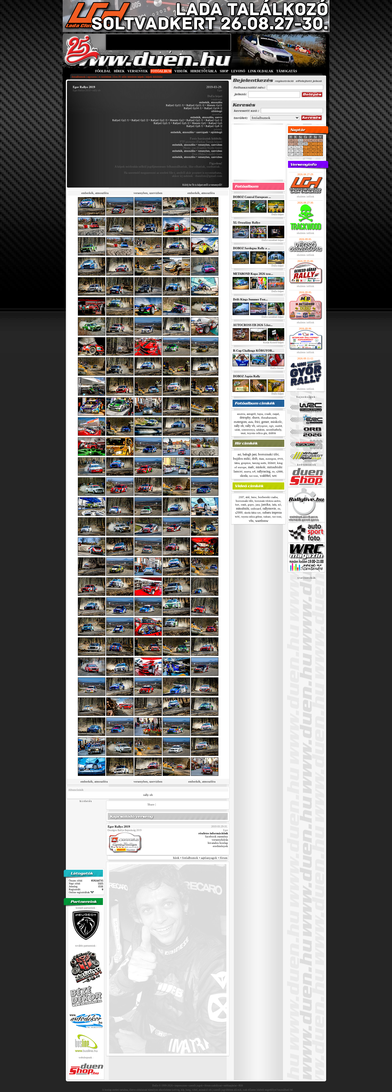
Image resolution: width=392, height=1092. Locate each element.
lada (274, 504)
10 (290, 140)
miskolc (276, 422)
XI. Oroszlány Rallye (246, 222)
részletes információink (213, 833)
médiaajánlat (230, 1085)
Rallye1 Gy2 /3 (159, 120)
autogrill (251, 413)
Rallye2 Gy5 (215, 123)
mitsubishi (242, 508)
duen (255, 417)
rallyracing (263, 471)
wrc (274, 476)
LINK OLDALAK (260, 71)
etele (250, 421)
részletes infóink (305, 196)
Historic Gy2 (177, 120)
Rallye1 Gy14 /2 (213, 108)
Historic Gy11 (214, 105)
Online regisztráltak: (79, 892)
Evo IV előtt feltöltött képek (128, 76)
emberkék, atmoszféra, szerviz (206, 117)
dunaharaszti (269, 417)
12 (315, 154)
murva (247, 471)
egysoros (92, 76)
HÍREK (119, 71)
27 (305, 147)
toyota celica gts (257, 433)
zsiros (272, 433)
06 (320, 150)
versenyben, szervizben (210, 144)
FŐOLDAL (103, 71)
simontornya (248, 429)
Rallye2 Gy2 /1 (194, 120)
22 (315, 143)
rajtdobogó (216, 132)
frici (257, 422)
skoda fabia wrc (252, 512)
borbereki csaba (268, 497)
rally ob (148, 794)
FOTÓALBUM (161, 71)
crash (268, 413)
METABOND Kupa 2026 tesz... (253, 273)
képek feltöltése (154, 76)
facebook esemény (216, 836)
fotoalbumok (78, 76)
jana (257, 504)
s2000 (279, 471)
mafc (251, 467)
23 (320, 143)
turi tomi (253, 476)
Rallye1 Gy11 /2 (195, 105)
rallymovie (269, 508)
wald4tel (265, 476)
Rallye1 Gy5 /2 (181, 123)
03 (305, 150)
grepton (246, 462)
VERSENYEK (137, 71)
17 (290, 143)
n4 (253, 471)
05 (315, 150)
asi (239, 454)
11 (295, 140)
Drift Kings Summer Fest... (250, 299)
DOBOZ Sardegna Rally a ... (251, 248)
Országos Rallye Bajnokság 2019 (124, 830)
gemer (265, 422)
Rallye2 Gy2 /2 (214, 120)
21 (310, 143)
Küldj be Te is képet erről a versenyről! (202, 185)
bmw (254, 497)
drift (254, 458)
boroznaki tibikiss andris (268, 501)
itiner (271, 463)
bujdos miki (241, 458)
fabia (236, 463)
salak (237, 429)
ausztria (241, 414)
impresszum (181, 1085)
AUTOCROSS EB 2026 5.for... (253, 325)
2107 (241, 497)
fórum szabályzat (213, 1085)
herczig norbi (259, 463)
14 (310, 140)
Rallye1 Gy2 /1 (120, 120)
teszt (243, 433)
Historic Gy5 (199, 123)
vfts (251, 521)
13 (305, 140)
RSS (241, 1085)
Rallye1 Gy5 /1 (162, 123)
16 (320, 140)
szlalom (260, 429)
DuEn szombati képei (272, 240)
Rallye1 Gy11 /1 (175, 105)
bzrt (237, 504)
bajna (260, 414)
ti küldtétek (105, 76)
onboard (256, 508)
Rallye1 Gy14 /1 (193, 108)
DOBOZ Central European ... (252, 196)
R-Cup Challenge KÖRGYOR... (253, 350)
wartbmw (261, 521)
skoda (243, 476)
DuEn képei (277, 214)
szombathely (273, 429)
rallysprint (262, 426)
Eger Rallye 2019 (82, 90)
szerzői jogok (196, 1085)
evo (280, 458)
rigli (271, 426)
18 (295, 143)
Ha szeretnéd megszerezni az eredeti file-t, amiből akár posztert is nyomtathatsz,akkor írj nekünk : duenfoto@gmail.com (173, 174)
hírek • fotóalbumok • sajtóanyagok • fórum (200, 857)
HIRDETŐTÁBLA (203, 71)
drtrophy (245, 417)
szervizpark (202, 132)
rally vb (250, 426)
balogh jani (250, 454)
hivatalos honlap (218, 842)
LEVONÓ (238, 71)
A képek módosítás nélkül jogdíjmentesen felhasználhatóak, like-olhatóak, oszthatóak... (168, 165)
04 (310, 150)
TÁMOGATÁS (286, 71)
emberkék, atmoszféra (210, 102)
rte (273, 471)
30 (320, 147)
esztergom (240, 422)
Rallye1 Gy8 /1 (194, 126)
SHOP (224, 71)
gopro (251, 504)
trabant (267, 516)
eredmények (220, 846)
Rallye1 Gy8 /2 (214, 126)
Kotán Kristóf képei (273, 342)
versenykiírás (220, 839)
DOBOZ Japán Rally (246, 376)
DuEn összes (277, 368)
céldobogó (216, 111)
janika (265, 504)
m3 (279, 504)
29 (315, 147)
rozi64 (278, 425)
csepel (276, 413)
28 (310, 147)
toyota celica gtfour (251, 516)
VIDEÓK (180, 71)
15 (315, 140)
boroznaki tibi (268, 454)
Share (150, 804)
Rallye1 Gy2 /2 (139, 120)
